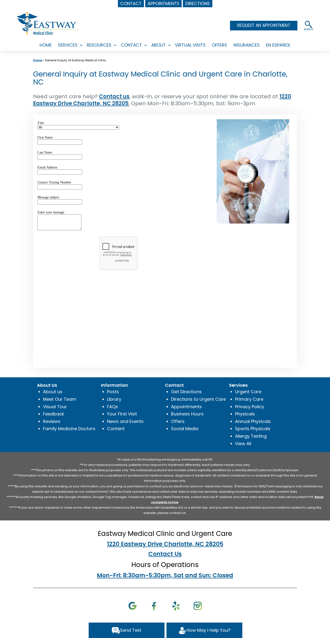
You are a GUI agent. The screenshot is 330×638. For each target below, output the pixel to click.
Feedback (53, 414)
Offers (219, 45)
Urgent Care (248, 392)
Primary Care (249, 399)
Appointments (186, 407)
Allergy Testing (251, 436)
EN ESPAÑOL (278, 45)
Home (37, 60)
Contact (131, 45)
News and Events (125, 421)
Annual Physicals (253, 421)
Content (116, 429)
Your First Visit (122, 414)
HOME (46, 45)
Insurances (247, 45)
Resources (99, 45)
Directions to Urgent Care (198, 399)
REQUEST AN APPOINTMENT (263, 25)
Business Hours (187, 414)
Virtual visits (190, 45)
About (158, 45)
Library (114, 399)
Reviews (51, 421)
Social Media (184, 429)
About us (52, 392)
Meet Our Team (59, 399)
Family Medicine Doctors (69, 429)
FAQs (112, 407)
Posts (113, 392)
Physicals (245, 414)
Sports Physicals (252, 429)
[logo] (48, 24)
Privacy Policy (249, 407)
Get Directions (186, 392)
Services (68, 45)
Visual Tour (55, 407)
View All (243, 444)
